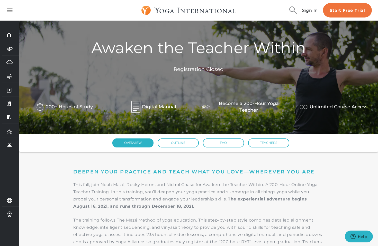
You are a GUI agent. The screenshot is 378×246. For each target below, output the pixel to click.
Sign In (310, 10)
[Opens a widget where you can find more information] (359, 237)
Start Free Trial (347, 10)
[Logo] (189, 10)
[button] (133, 142)
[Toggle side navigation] (9, 10)
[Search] (293, 10)
